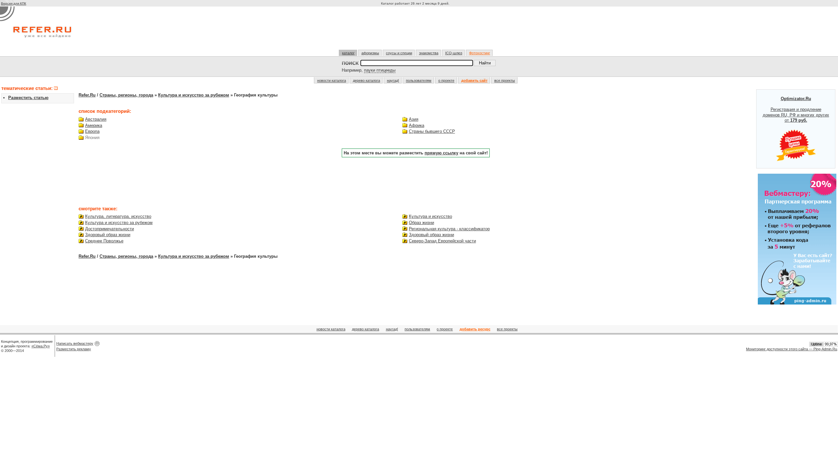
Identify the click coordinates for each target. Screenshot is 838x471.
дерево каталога (366, 80)
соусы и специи (399, 53)
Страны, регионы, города (126, 95)
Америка (93, 125)
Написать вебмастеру (74, 343)
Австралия (95, 119)
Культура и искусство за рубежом (193, 95)
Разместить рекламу (73, 349)
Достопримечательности (109, 228)
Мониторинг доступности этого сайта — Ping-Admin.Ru (791, 349)
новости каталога (331, 80)
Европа (92, 131)
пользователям (418, 80)
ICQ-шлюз (453, 53)
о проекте (446, 80)
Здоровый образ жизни (107, 234)
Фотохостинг (479, 53)
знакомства (428, 53)
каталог (348, 53)
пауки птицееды (379, 70)
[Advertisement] (416, 30)
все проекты (504, 80)
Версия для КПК (13, 3)
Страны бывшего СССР (432, 131)
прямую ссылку (441, 152)
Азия (413, 119)
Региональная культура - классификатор (449, 228)
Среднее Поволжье (104, 240)
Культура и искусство (430, 216)
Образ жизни (421, 222)
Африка (416, 125)
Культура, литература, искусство (118, 216)
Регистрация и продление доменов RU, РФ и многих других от (796, 109)
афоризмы (370, 53)
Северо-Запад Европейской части (442, 240)
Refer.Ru (87, 95)
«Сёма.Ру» (40, 346)
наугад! (393, 80)
